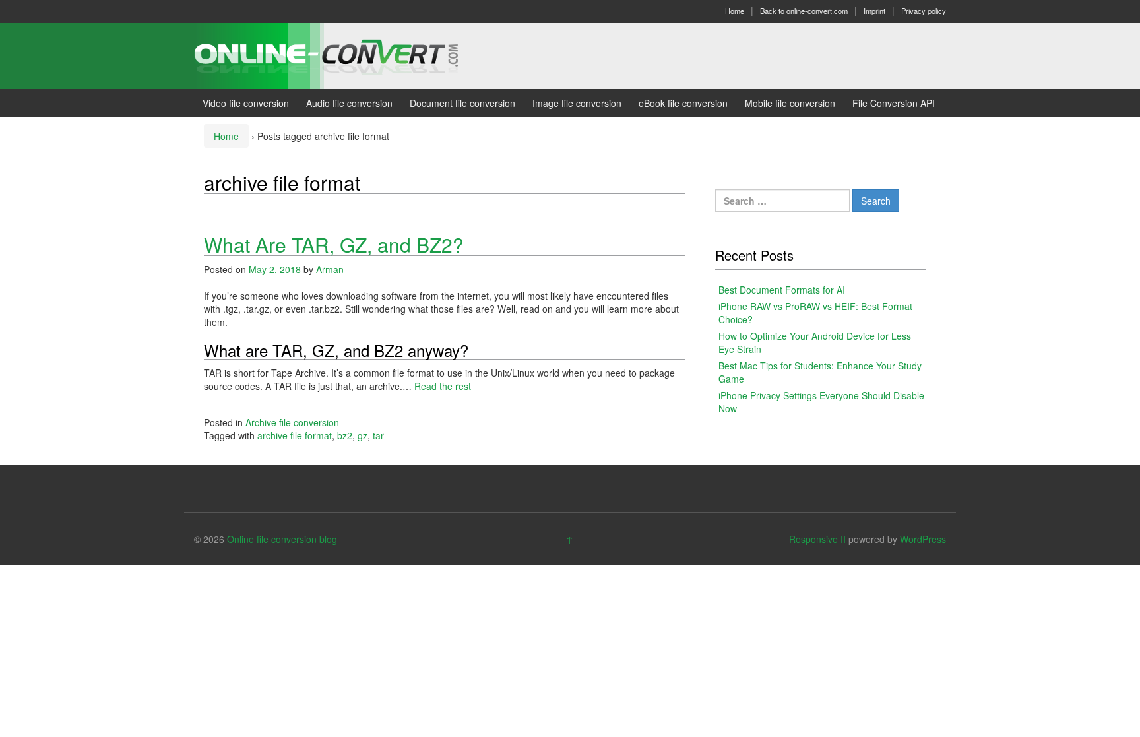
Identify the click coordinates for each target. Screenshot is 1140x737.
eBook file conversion (683, 103)
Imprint (874, 10)
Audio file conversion (349, 103)
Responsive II (817, 539)
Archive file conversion (292, 422)
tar (378, 435)
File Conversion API (893, 103)
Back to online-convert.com (804, 10)
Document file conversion (462, 103)
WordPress (923, 539)
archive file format (294, 435)
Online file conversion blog (282, 539)
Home (734, 10)
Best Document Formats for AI (781, 289)
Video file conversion (246, 103)
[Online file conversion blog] (346, 54)
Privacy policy (923, 10)
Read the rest (442, 386)
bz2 (344, 435)
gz (362, 435)
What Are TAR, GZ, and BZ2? (334, 244)
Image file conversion (576, 103)
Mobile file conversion (790, 103)
